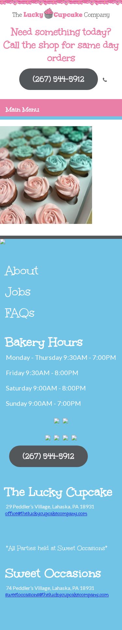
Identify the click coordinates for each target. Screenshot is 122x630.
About (21, 270)
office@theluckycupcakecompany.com (46, 513)
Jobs (18, 292)
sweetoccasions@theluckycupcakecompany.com (57, 595)
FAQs (20, 313)
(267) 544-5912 (58, 79)
